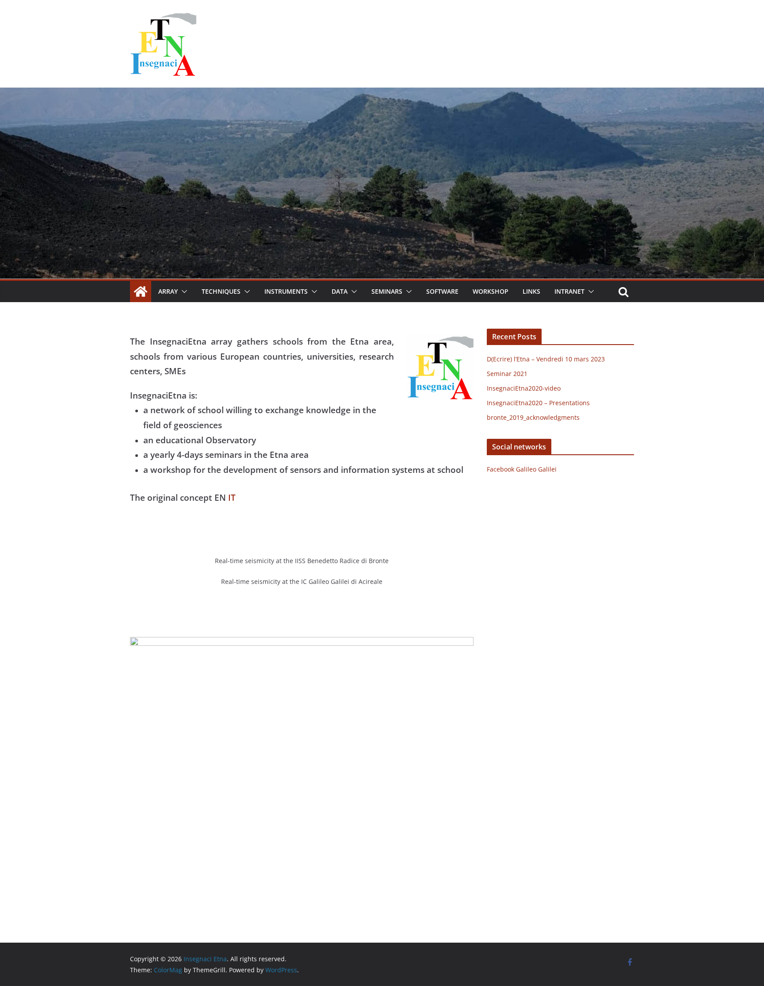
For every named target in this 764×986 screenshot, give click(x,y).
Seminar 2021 (507, 373)
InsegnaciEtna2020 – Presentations (538, 403)
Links (531, 291)
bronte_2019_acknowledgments (533, 417)
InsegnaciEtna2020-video (524, 388)
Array (168, 291)
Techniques (221, 291)
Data (340, 291)
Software (442, 291)
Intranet (569, 291)
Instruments (286, 291)
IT (232, 497)
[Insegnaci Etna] (382, 94)
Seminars (386, 291)
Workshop (490, 291)
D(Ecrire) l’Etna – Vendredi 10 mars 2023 (546, 359)
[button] (182, 291)
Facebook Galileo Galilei (522, 469)
